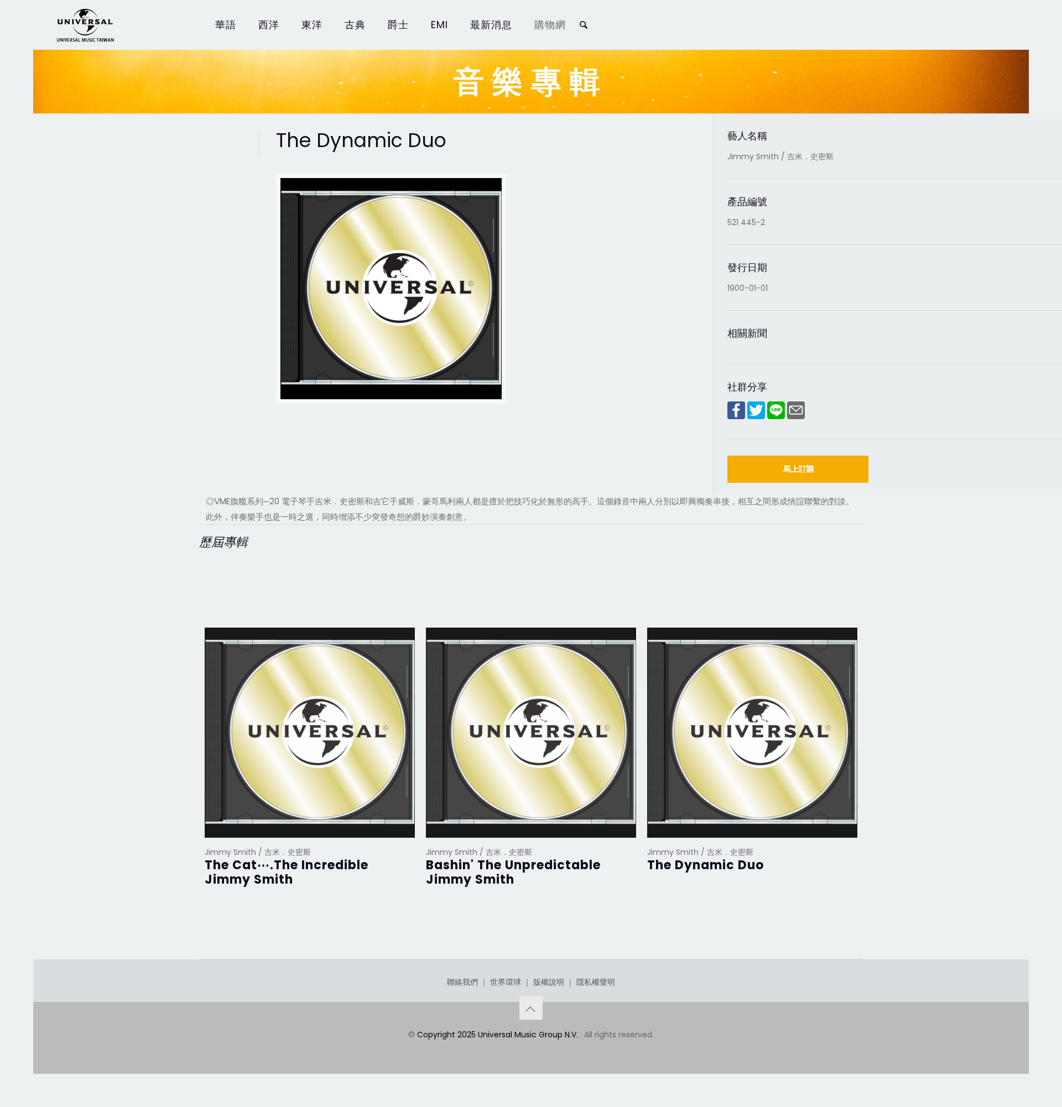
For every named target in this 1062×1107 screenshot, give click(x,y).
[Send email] (796, 416)
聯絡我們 (462, 982)
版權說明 (548, 982)
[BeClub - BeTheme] (84, 25)
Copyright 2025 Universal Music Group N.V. (498, 1034)
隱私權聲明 (595, 982)
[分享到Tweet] (756, 416)
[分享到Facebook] (736, 416)
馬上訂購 (798, 468)
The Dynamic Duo (705, 865)
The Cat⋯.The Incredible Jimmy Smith (286, 872)
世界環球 (505, 982)
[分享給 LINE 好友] (776, 416)
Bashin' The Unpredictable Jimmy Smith (513, 872)
